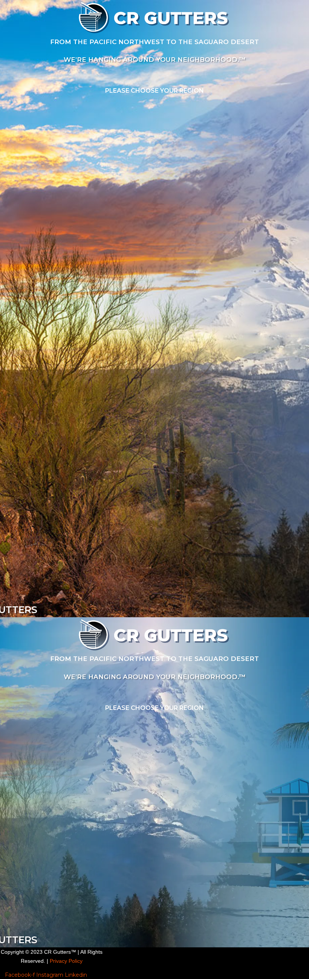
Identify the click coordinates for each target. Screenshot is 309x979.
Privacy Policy (65, 961)
